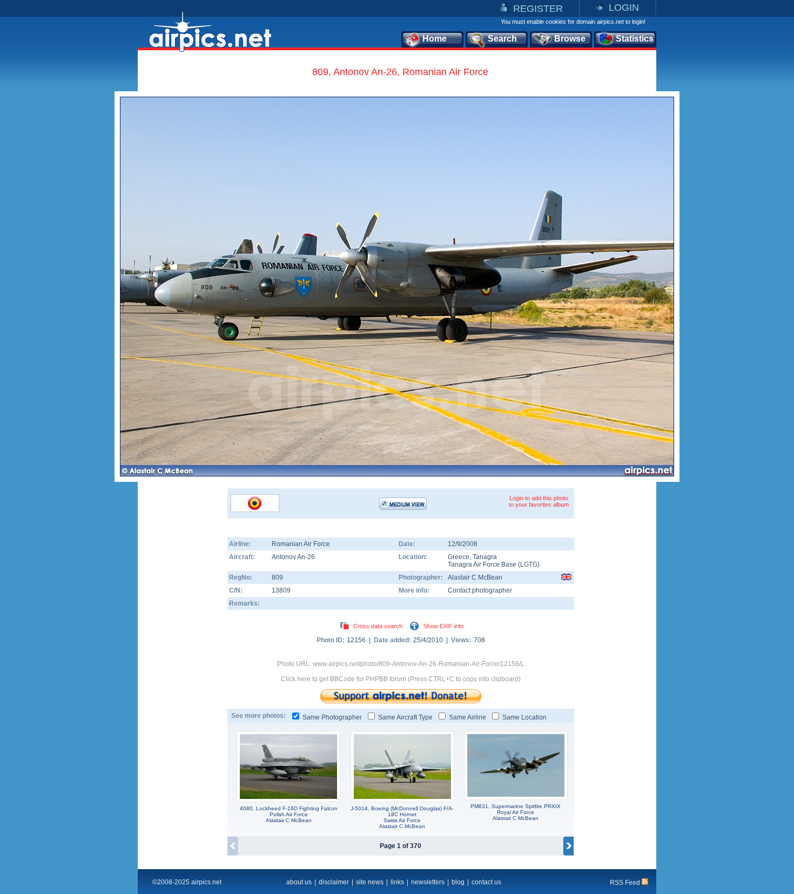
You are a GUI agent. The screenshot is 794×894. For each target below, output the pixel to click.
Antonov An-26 (293, 557)
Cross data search (377, 626)
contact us (486, 882)
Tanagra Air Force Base (482, 564)
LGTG (528, 564)
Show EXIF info (443, 626)
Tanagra (485, 557)
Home (434, 38)
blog (458, 882)
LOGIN (624, 7)
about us (299, 882)
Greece (458, 557)
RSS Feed (626, 882)
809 (277, 577)
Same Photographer (332, 717)
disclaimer (334, 882)
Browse (570, 38)
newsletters (428, 882)
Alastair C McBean (475, 577)
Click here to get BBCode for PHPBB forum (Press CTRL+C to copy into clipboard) (401, 679)
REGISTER (538, 8)
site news (369, 882)
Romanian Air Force (301, 544)
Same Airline (467, 717)
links (397, 882)
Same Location (524, 717)
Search (502, 38)
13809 (281, 590)
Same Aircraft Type (405, 717)
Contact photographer (480, 590)
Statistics (635, 38)
